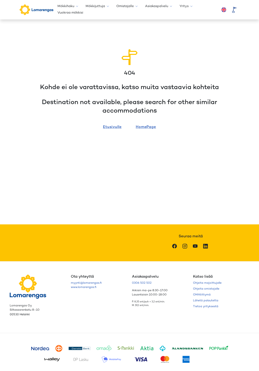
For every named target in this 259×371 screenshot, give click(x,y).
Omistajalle (125, 6)
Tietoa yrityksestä (205, 306)
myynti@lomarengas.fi (86, 283)
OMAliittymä (202, 294)
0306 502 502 (142, 283)
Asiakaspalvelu (156, 6)
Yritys (184, 6)
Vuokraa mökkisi (70, 13)
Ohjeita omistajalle (206, 288)
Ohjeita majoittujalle (207, 283)
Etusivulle (112, 127)
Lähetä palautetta (205, 300)
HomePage (146, 127)
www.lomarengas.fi (83, 287)
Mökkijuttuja (95, 6)
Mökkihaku (65, 6)
